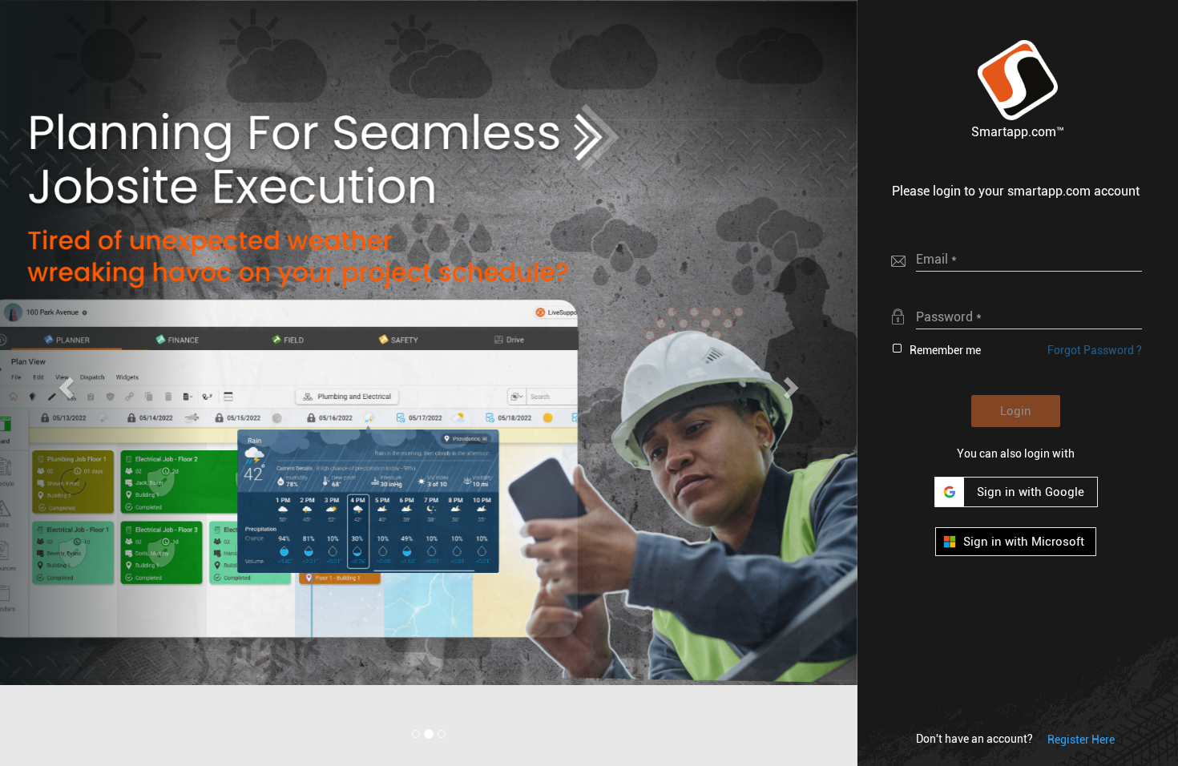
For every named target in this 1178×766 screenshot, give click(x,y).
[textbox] (1029, 258)
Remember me (945, 350)
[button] (1018, 80)
